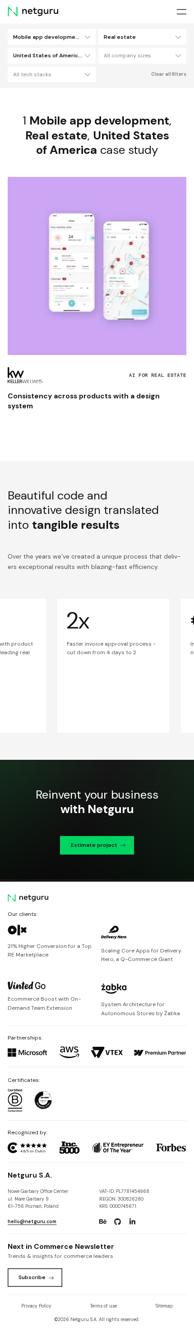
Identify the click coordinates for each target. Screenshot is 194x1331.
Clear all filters (168, 74)
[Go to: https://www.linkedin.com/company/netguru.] (132, 1221)
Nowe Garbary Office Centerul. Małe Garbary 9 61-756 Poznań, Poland (38, 1198)
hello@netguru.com (32, 1222)
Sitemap (164, 1306)
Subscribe (32, 1277)
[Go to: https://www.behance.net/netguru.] (102, 1221)
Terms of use (103, 1306)
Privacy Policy (36, 1306)
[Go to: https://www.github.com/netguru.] (117, 1221)
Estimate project (94, 845)
